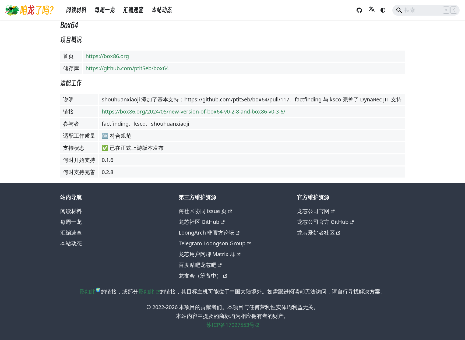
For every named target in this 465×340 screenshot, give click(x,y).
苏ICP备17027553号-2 (232, 324)
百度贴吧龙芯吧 (197, 264)
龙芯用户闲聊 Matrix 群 (207, 254)
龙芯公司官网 (313, 211)
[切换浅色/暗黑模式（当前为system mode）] (383, 10)
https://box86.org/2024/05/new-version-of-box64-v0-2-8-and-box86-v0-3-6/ (193, 111)
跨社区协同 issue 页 (203, 211)
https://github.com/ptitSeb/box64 (127, 68)
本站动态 (162, 10)
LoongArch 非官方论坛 (206, 232)
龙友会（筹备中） (200, 275)
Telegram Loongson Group (212, 243)
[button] (371, 10)
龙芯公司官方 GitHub (322, 221)
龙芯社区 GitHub (199, 221)
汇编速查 (133, 10)
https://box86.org (107, 56)
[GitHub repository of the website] (359, 10)
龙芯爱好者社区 (316, 232)
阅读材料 (76, 10)
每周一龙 (104, 10)
